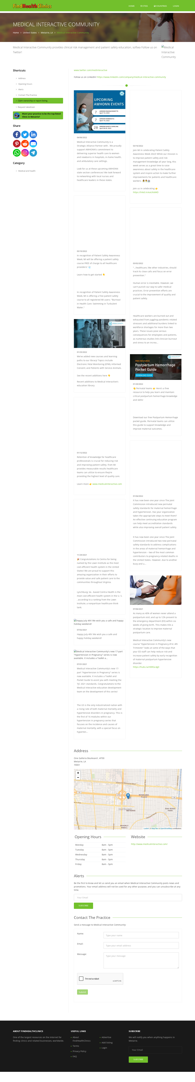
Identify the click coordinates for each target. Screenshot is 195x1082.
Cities (145, 6)
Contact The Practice (27, 95)
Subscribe (83, 905)
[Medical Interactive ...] (128, 796)
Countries (161, 5)
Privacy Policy (79, 1051)
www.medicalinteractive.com (107, 483)
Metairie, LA (47, 32)
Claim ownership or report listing (32, 100)
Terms (76, 1045)
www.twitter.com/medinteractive (90, 70)
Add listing (107, 1042)
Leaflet (146, 828)
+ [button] (78, 773)
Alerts (20, 89)
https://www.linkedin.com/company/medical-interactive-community (131, 77)
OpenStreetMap (166, 828)
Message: (82, 954)
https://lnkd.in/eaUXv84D (145, 192)
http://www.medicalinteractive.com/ (149, 844)
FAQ (75, 1056)
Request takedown (26, 107)
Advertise (106, 1037)
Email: (80, 943)
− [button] (78, 777)
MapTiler (155, 828)
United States (30, 32)
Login (176, 5)
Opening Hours (25, 84)
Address (22, 78)
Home (132, 6)
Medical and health (26, 170)
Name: (80, 933)
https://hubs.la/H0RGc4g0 (146, 666)
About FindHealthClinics (81, 1039)
